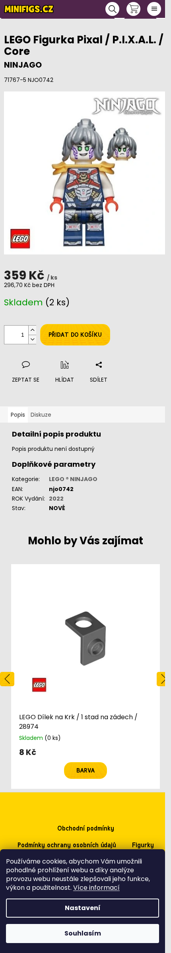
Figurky (143, 845)
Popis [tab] (18, 415)
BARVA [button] (85, 770)
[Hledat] (112, 9)
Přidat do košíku (75, 334)
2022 (56, 499)
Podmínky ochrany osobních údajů (66, 845)
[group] (85, 676)
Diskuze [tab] (41, 415)
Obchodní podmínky (85, 828)
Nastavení (83, 907)
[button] (85, 763)
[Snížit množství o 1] (32, 339)
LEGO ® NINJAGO (73, 479)
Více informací (96, 887)
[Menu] (154, 9)
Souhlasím (82, 933)
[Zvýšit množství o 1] (32, 330)
